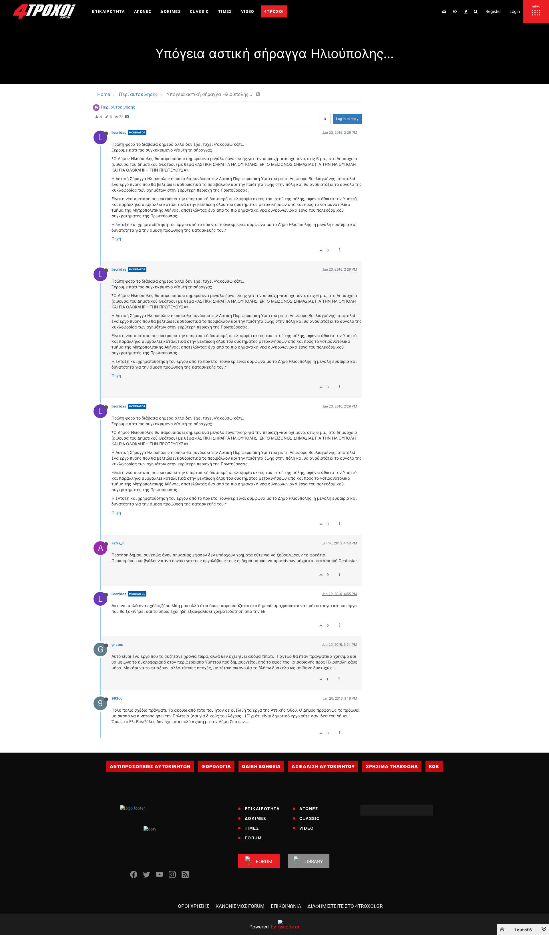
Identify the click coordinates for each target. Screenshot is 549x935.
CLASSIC (309, 818)
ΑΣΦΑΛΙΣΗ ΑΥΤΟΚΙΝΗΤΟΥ (323, 766)
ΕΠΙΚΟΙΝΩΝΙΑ (286, 906)
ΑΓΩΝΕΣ (308, 808)
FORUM (253, 838)
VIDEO (306, 828)
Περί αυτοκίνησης (118, 107)
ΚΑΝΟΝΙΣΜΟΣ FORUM (240, 906)
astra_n (118, 543)
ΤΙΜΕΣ (252, 828)
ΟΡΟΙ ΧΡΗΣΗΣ (193, 906)
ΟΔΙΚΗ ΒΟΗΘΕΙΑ (261, 766)
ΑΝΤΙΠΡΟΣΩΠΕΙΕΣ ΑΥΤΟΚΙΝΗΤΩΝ (150, 766)
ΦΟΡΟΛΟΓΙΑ (216, 766)
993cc (117, 698)
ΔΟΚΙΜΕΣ (255, 818)
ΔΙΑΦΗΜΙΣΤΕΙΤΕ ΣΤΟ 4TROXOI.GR (345, 906)
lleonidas (119, 132)
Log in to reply (347, 119)
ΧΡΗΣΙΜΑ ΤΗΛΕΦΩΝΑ (392, 766)
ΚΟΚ (434, 766)
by (262, 926)
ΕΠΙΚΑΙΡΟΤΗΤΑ (262, 808)
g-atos (117, 644)
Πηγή (116, 238)
